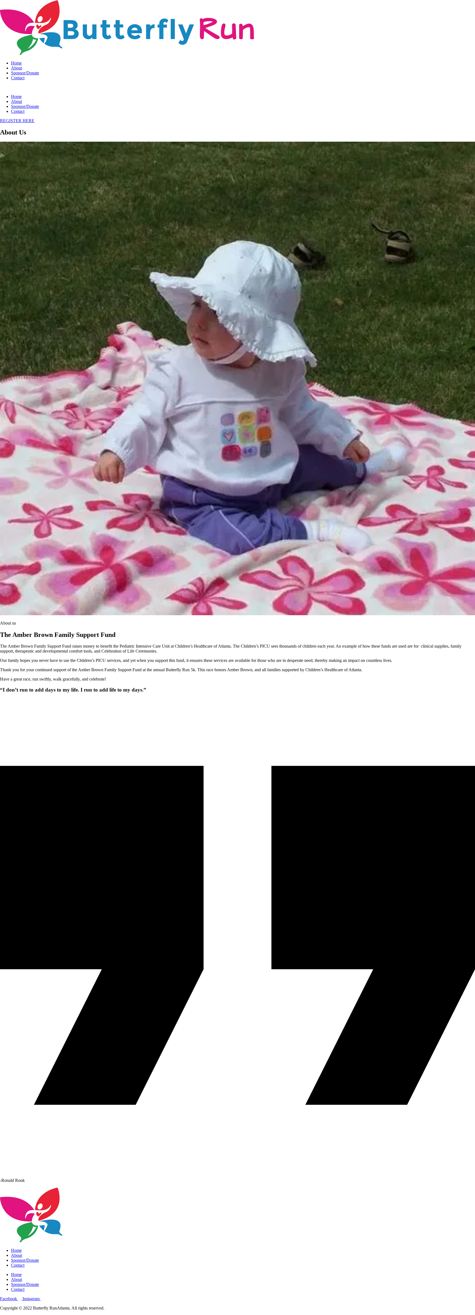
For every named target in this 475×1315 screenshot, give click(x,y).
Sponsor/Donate (25, 73)
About (16, 68)
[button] (237, 87)
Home (16, 63)
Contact (17, 77)
